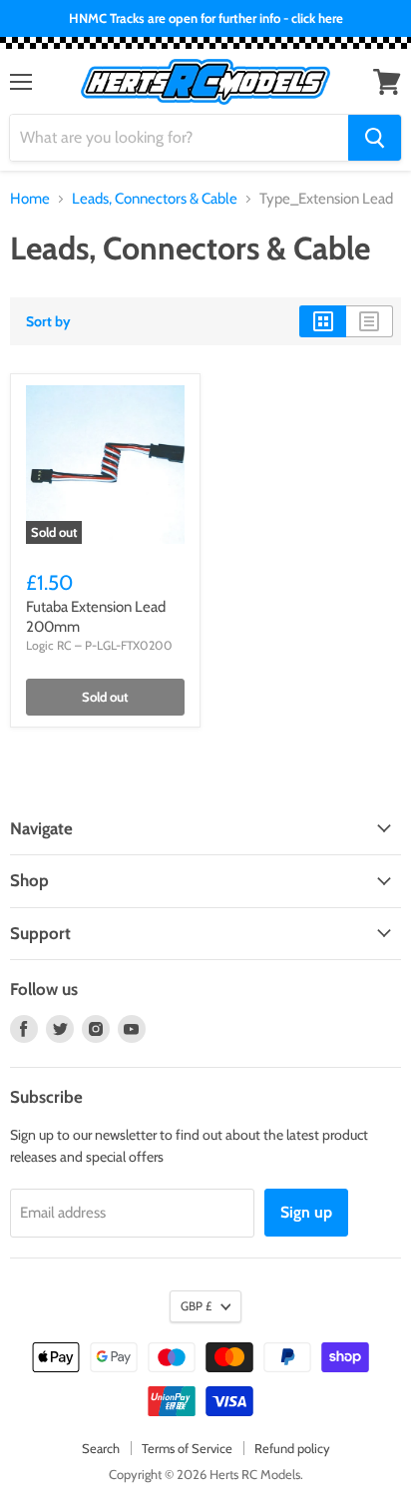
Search (101, 1448)
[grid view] (322, 321)
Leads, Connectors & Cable (154, 199)
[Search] (374, 138)
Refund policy (292, 1448)
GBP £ (196, 1305)
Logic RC (49, 645)
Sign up (306, 1212)
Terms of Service (187, 1448)
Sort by (48, 321)
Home (30, 199)
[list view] (369, 321)
